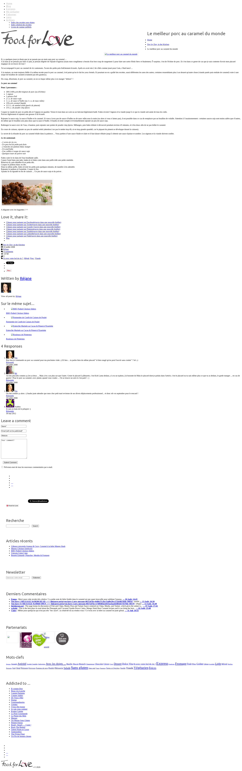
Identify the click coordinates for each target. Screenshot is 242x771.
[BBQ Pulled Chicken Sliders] (23, 309)
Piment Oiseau (17, 723)
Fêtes (194, 664)
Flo (16, 358)
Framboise (172, 664)
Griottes (14, 704)
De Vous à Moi (17, 698)
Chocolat (99, 664)
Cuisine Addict (17, 695)
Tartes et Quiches (113, 668)
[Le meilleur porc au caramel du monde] (121, 54)
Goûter (199, 664)
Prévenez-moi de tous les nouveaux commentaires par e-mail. (28, 467)
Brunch (82, 664)
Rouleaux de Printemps (15, 339)
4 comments (8, 251)
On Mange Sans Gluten (20, 720)
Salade (67, 668)
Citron (106, 664)
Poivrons (31, 668)
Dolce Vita (127, 663)
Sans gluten (79, 668)
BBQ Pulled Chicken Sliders (17, 313)
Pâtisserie (59, 668)
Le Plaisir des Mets (18, 716)
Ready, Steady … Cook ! (21, 725)
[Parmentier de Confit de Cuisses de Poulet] (29, 317)
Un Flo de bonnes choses (21, 736)
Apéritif (22, 663)
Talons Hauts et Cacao (20, 729)
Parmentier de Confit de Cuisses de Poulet (22, 322)
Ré (16, 373)
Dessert (118, 663)
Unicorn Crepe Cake (19, 553)
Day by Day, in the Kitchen (158, 44)
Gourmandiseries (18, 702)
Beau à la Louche (18, 691)
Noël (14, 668)
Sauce (98, 668)
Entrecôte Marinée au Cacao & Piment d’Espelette (26, 330)
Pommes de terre (42, 668)
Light (218, 663)
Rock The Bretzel (18, 727)
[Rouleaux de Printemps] (21, 335)
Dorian (14, 700)
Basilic (69, 664)
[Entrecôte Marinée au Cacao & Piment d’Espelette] (32, 326)
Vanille (123, 668)
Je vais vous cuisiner (19, 709)
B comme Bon (17, 689)
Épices (152, 667)
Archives (10, 20)
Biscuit (76, 664)
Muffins (230, 664)
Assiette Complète (32, 664)
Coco (111, 664)
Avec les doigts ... (56, 663)
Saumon (103, 668)
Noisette (9, 668)
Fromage (180, 663)
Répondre (10, 362)
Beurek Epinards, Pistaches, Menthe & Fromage (30, 555)
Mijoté (26, 258)
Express (162, 663)
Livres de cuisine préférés (21, 27)
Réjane (6, 249)
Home (9, 3)
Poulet (51, 668)
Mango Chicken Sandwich (21, 548)
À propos (10, 9)
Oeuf (18, 668)
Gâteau (206, 664)
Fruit (189, 664)
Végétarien (141, 668)
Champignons (90, 664)
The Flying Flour (18, 734)
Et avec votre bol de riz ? (13, 258)
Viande (38, 258)
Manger (14, 718)
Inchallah (212, 664)
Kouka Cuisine (17, 711)
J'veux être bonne (18, 707)
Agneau (8, 664)
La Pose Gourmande (19, 714)
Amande (14, 664)
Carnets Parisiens (18, 693)
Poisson (24, 668)
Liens (8, 17)
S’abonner (11, 14)
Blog (8, 6)
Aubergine (41, 664)
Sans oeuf (92, 668)
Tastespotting (16, 732)
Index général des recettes (21, 25)
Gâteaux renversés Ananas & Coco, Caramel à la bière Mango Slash (38, 546)
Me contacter (12, 11)
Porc (32, 258)
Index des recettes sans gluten (23, 22)
